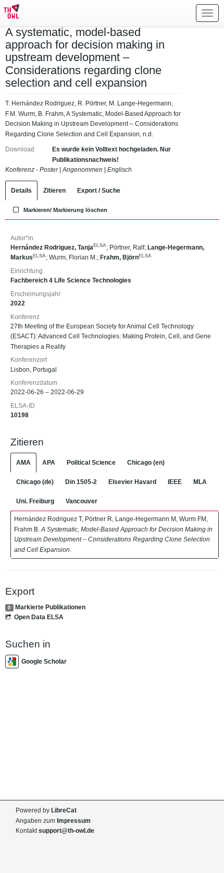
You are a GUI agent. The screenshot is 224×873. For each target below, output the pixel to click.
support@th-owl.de (66, 830)
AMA (23, 462)
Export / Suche (98, 190)
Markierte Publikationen (50, 607)
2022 (17, 303)
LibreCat (64, 810)
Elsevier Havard (132, 482)
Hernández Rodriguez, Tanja (58, 247)
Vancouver (81, 501)
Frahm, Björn (126, 257)
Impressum (74, 820)
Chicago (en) (146, 462)
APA (48, 462)
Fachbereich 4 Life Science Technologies (70, 280)
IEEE (175, 482)
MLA (200, 482)
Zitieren (54, 190)
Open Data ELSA (39, 617)
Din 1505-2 (81, 482)
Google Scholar (44, 661)
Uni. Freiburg (35, 501)
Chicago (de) (35, 482)
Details (21, 190)
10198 (19, 415)
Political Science (91, 462)
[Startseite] (9, 13)
